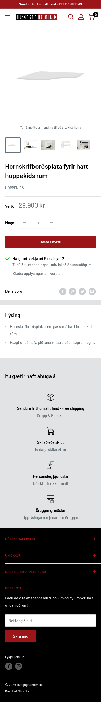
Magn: (10, 222)
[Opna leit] (71, 17)
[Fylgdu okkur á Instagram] (18, 666)
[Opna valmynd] (7, 17)
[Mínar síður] (81, 17)
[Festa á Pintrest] (72, 291)
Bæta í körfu (50, 241)
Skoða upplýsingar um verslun (37, 273)
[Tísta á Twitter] (82, 291)
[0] (91, 17)
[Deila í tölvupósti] (92, 291)
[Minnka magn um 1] (24, 222)
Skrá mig (20, 635)
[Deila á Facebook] (62, 291)
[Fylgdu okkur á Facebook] (8, 666)
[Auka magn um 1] (51, 222)
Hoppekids (14, 188)
